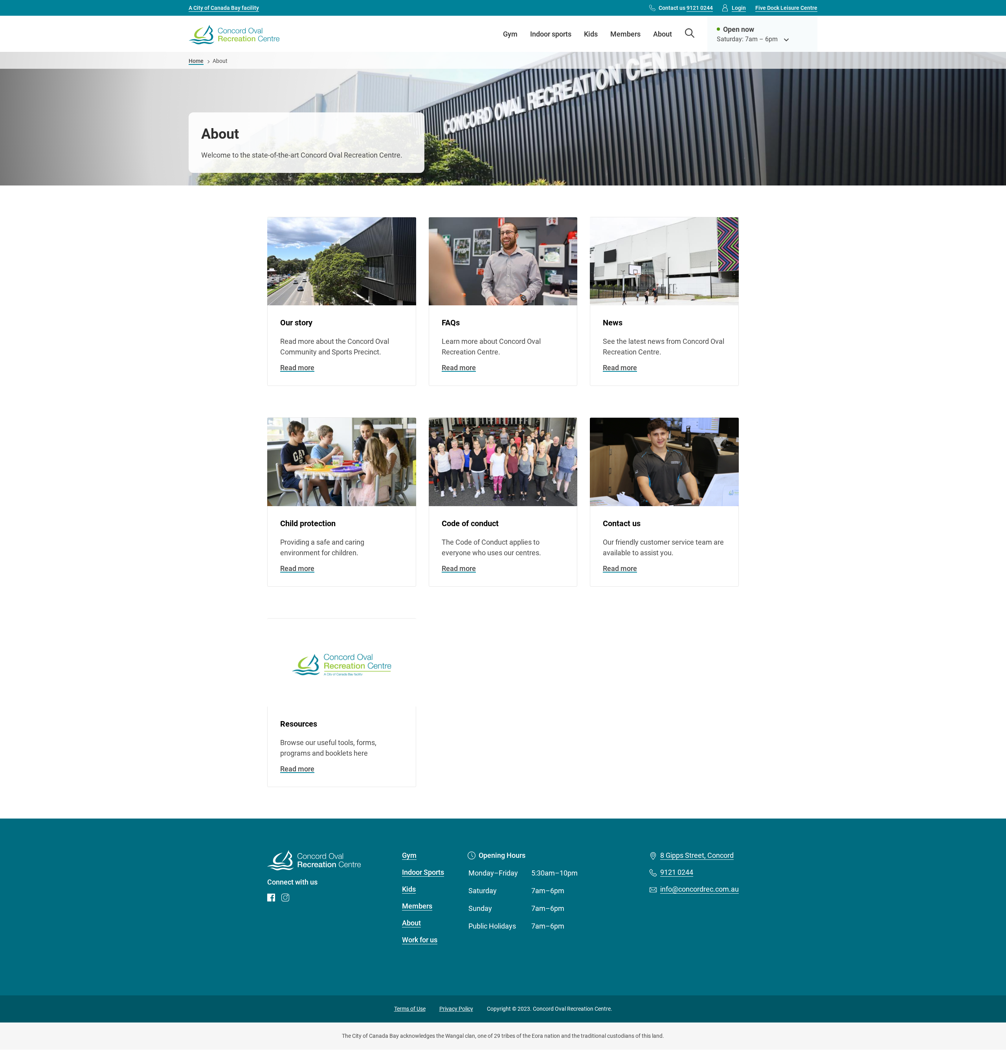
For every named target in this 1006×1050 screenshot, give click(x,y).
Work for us (419, 940)
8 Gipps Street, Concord (697, 855)
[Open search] (689, 34)
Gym (510, 34)
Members (625, 34)
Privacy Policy (456, 1009)
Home (196, 61)
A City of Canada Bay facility (224, 8)
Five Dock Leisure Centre (786, 8)
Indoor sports (550, 34)
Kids (591, 34)
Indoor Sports (423, 872)
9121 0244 (676, 872)
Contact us (686, 8)
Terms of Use (410, 1009)
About (662, 34)
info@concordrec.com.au (699, 889)
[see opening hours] (786, 39)
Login (739, 8)
